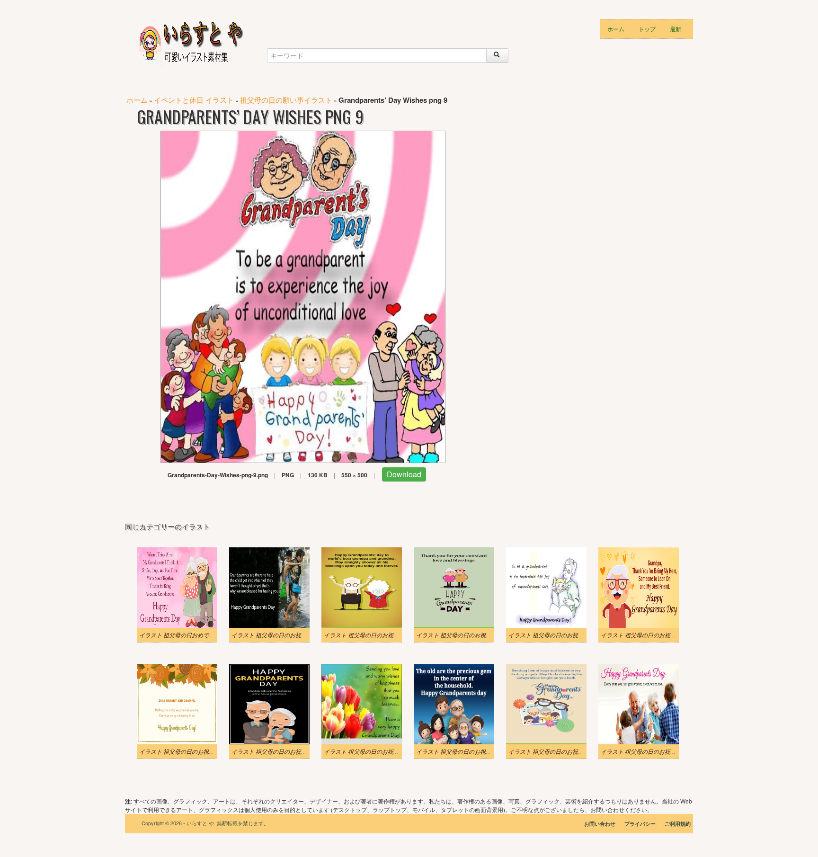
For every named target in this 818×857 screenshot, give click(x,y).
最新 (675, 29)
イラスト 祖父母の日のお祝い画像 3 (461, 751)
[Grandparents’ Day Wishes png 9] (302, 296)
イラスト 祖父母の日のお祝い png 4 (184, 751)
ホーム (615, 29)
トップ (647, 29)
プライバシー (640, 823)
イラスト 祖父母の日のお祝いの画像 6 (372, 751)
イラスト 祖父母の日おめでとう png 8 (186, 635)
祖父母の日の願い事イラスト (286, 100)
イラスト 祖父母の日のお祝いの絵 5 (461, 635)
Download (404, 474)
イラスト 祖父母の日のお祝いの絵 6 (369, 635)
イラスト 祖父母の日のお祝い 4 (271, 635)
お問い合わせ (599, 823)
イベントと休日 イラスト (194, 100)
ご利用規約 (678, 823)
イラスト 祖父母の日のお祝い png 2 (553, 751)
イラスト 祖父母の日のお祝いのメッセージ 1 (565, 635)
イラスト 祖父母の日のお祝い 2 (640, 635)
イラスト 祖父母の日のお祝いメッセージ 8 (285, 751)
